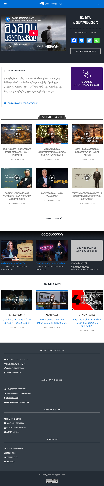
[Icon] (17, 134)
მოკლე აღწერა (16, 71)
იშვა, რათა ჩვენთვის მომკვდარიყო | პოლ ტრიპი (87, 152)
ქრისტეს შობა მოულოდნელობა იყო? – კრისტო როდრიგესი (52, 152)
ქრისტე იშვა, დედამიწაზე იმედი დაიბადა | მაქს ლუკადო (17, 152)
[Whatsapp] (97, 40)
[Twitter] (89, 40)
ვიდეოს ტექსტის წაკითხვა (23, 103)
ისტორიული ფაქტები (13, 263)
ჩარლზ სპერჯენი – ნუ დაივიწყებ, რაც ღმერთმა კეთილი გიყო (17, 196)
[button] (34, 70)
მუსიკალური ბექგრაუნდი (50, 263)
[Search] (98, 4)
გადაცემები (52, 234)
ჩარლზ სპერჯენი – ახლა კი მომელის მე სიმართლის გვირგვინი (87, 196)
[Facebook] (74, 40)
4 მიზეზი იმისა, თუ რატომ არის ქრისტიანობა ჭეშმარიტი (87, 323)
